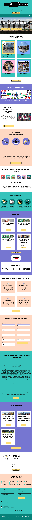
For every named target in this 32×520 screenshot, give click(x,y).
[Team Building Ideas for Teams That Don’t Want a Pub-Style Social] (8, 412)
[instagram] (15, 10)
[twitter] (13, 10)
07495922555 (6, 506)
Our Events (3, 489)
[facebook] (11, 10)
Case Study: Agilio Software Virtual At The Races (24, 224)
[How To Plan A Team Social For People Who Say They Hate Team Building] (8, 430)
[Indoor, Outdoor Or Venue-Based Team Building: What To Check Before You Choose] (24, 412)
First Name (4, 323)
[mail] (19, 10)
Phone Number (19, 323)
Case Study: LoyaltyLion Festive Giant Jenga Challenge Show (24, 241)
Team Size (18, 328)
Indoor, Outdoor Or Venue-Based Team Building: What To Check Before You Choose (24, 418)
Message (3, 342)
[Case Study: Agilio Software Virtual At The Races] (24, 219)
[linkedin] (17, 10)
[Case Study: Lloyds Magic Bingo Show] (8, 219)
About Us (20, 489)
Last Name (4, 328)
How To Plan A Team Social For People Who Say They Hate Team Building (8, 436)
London (4, 481)
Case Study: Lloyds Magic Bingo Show (8, 224)
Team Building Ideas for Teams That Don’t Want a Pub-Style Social (8, 418)
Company (3, 337)
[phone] (21, 10)
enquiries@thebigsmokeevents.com (10, 507)
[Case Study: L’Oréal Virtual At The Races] (8, 235)
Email (13, 464)
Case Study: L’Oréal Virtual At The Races (8, 240)
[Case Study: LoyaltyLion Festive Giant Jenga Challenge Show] (24, 235)
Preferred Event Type (21, 337)
